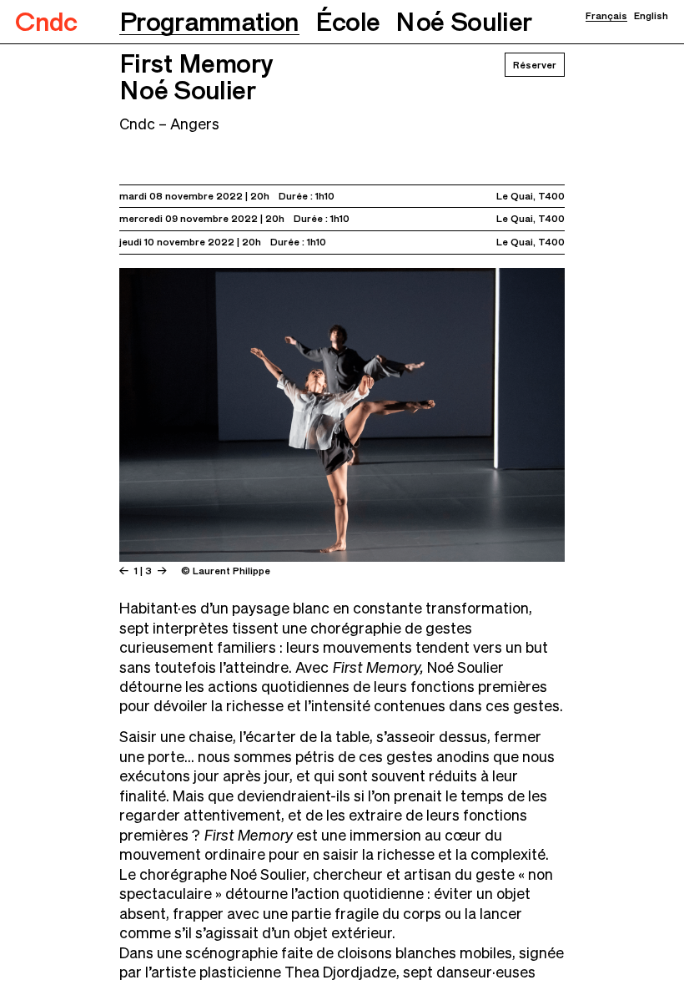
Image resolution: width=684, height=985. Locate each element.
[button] (209, 21)
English (651, 16)
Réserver (534, 64)
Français (606, 16)
